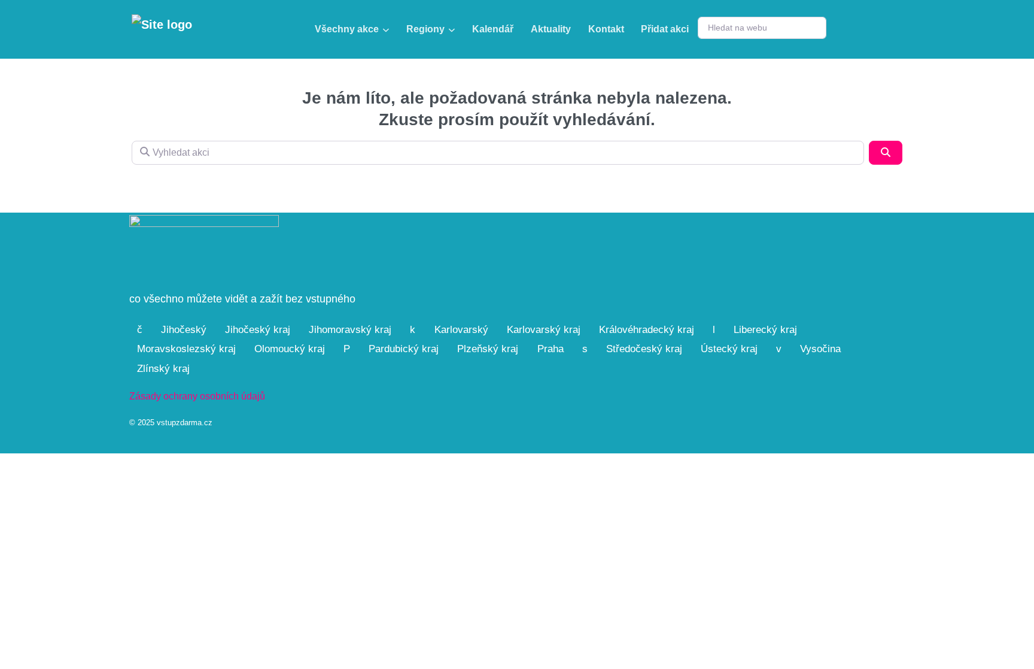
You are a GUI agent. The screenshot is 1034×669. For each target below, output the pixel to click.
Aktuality (551, 29)
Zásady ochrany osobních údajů (197, 396)
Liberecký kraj (765, 329)
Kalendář (492, 29)
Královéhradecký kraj (646, 329)
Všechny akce (347, 29)
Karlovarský (461, 329)
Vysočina (820, 349)
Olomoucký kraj (289, 349)
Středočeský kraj (644, 349)
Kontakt (606, 29)
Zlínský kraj (163, 368)
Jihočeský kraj (257, 329)
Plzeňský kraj (487, 349)
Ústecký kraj (729, 349)
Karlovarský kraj (543, 329)
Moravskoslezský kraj (186, 349)
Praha (550, 349)
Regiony (425, 29)
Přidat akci (665, 29)
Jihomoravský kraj (350, 329)
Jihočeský (183, 329)
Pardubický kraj (404, 349)
